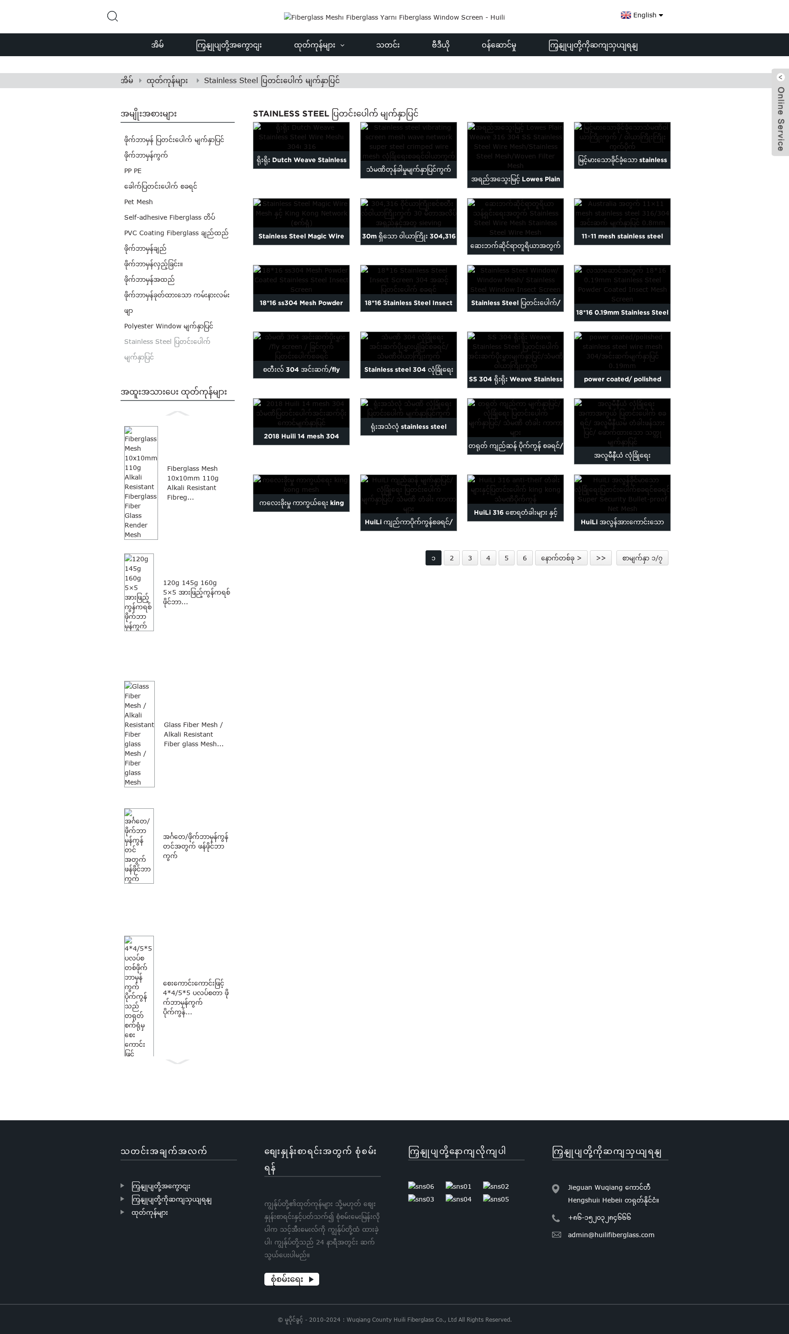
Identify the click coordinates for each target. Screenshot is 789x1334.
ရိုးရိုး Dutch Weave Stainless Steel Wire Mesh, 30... (302, 168)
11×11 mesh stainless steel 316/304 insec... (622, 244)
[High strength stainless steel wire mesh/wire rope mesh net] (622, 136)
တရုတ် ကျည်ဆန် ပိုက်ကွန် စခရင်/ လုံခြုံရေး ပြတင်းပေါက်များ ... (515, 454)
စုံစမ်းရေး (287, 1279)
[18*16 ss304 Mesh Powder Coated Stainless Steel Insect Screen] (301, 279)
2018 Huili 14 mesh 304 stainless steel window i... (301, 444)
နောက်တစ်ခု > (561, 558)
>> (601, 558)
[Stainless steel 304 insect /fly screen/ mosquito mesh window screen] (301, 346)
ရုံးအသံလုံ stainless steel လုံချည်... (409, 435)
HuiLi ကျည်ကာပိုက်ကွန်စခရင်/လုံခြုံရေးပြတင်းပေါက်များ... (408, 530)
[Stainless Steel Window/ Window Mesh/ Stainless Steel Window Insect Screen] (515, 279)
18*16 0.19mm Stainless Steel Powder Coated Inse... (622, 321)
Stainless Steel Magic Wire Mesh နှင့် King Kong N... (302, 244)
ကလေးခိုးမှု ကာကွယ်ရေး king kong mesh (301, 511)
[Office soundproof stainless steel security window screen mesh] (409, 408)
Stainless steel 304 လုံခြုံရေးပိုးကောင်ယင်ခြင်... (408, 378)
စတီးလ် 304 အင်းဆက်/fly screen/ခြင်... (301, 378)
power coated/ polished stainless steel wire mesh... (622, 387)
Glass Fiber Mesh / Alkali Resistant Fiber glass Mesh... (194, 734)
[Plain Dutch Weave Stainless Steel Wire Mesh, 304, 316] (301, 136)
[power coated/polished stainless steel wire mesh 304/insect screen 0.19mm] (622, 351)
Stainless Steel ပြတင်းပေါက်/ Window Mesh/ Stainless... (515, 311)
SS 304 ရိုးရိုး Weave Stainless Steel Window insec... (515, 387)
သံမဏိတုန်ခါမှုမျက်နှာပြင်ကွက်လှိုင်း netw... (408, 178)
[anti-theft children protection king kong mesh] (301, 484)
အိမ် (127, 80)
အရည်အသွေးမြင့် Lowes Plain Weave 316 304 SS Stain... (515, 187)
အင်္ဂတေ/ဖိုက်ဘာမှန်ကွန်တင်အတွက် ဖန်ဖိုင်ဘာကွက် (195, 846)
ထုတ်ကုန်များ (167, 80)
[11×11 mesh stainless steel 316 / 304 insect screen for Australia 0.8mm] (622, 213)
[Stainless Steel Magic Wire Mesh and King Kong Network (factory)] (301, 213)
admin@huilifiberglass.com (611, 1235)
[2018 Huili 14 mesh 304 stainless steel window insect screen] (301, 413)
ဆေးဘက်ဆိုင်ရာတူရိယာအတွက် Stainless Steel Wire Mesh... (515, 254)
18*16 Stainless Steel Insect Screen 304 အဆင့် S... (408, 311)
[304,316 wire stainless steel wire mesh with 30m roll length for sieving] (409, 213)
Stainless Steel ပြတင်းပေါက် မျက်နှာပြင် (272, 80)
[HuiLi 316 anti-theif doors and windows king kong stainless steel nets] (515, 489)
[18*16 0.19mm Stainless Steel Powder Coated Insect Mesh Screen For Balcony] (622, 284)
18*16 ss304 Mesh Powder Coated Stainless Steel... (301, 311)
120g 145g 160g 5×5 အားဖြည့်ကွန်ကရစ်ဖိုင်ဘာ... (196, 592)
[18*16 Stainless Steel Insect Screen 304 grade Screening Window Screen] (409, 279)
